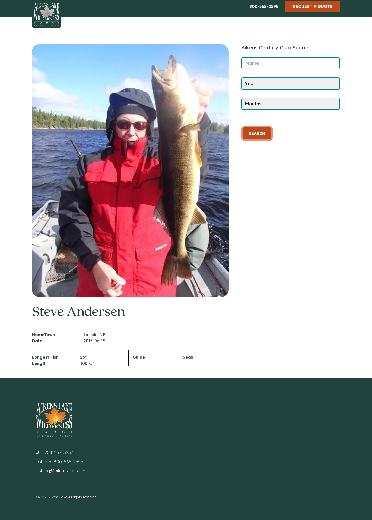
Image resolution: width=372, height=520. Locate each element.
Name (252, 63)
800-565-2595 (263, 6)
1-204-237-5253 (56, 452)
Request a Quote (313, 6)
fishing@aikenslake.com (61, 471)
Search (257, 133)
